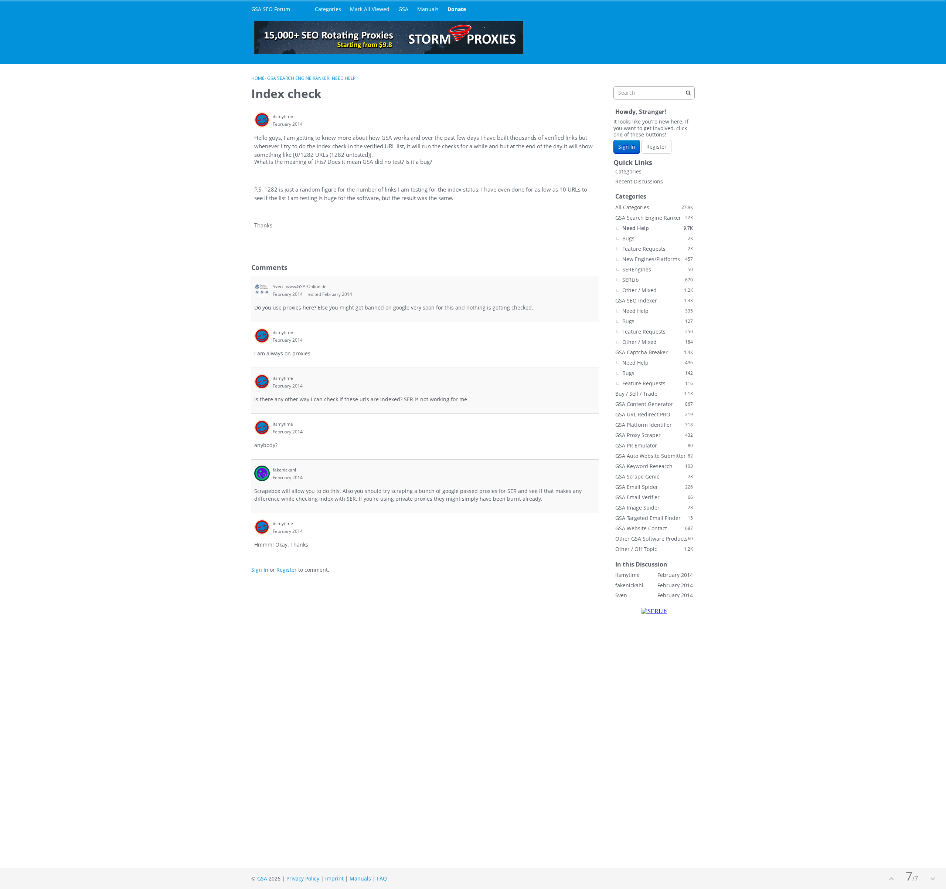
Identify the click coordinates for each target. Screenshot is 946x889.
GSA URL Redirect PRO (654, 414)
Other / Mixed (657, 290)
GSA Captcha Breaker (654, 352)
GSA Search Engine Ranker (654, 217)
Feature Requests (657, 248)
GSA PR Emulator (654, 445)
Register (286, 569)
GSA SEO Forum (270, 9)
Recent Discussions (639, 181)
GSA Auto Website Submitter (654, 455)
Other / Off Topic (654, 548)
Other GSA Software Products (654, 538)
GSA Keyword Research (654, 466)
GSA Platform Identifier (654, 424)
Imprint (334, 878)
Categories (328, 9)
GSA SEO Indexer (654, 300)
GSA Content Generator (654, 404)
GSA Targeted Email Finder (654, 517)
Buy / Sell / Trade (654, 393)
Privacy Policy (302, 878)
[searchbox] (654, 92)
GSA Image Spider (654, 507)
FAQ (382, 878)
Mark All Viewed (369, 9)
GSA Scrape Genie (654, 476)
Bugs (657, 238)
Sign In (259, 569)
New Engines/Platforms (657, 259)
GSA (403, 9)
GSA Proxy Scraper (654, 435)
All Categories (654, 207)
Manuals (428, 9)
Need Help (657, 227)
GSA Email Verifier (654, 497)
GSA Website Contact (654, 528)
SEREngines (657, 269)
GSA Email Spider (654, 486)
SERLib (657, 279)
